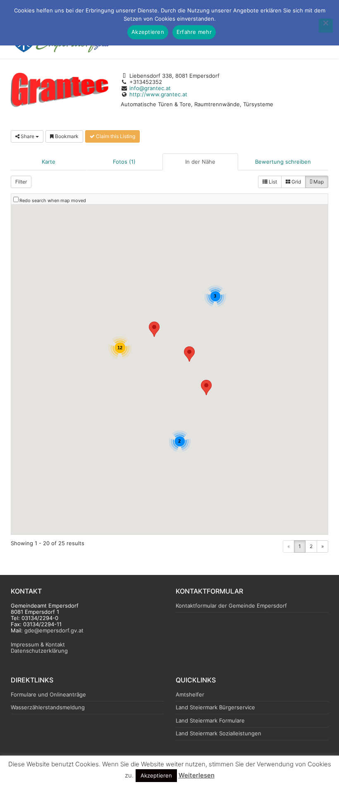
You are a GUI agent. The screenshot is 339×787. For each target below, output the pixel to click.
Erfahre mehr (194, 32)
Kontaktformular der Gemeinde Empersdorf (231, 606)
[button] (154, 329)
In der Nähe (200, 161)
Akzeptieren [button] (156, 775)
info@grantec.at (150, 88)
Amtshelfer (190, 695)
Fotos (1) (124, 161)
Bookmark (66, 136)
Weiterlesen (197, 775)
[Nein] (326, 26)
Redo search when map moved (52, 200)
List (272, 182)
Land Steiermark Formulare (210, 721)
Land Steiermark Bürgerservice (215, 707)
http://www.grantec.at (158, 94)
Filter (21, 182)
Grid (295, 182)
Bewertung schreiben (283, 161)
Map (318, 182)
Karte (48, 161)
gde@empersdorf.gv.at (54, 630)
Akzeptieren (147, 32)
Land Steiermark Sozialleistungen (218, 733)
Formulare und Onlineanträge (48, 695)
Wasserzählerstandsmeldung (48, 707)
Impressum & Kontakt (38, 644)
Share (27, 136)
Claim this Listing (115, 136)
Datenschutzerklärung (39, 650)
